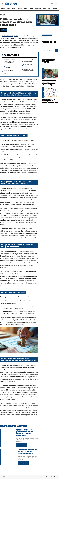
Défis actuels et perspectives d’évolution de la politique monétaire (28, 70)
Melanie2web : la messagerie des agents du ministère (50, 100)
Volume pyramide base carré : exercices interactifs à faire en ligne (50, 83)
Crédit (4, 30)
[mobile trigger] (3, 3)
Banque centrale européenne (10, 36)
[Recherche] (52, 3)
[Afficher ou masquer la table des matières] (28, 55)
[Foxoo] (11, 3)
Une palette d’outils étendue (27, 65)
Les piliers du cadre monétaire (9, 66)
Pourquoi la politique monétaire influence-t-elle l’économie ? (10, 72)
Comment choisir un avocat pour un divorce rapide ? (27, 451)
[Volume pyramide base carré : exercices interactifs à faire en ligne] (50, 73)
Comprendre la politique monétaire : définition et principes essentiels (9, 61)
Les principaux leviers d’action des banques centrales (29, 60)
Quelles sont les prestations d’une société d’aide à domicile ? (24, 432)
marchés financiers (15, 47)
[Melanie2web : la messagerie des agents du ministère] (50, 92)
